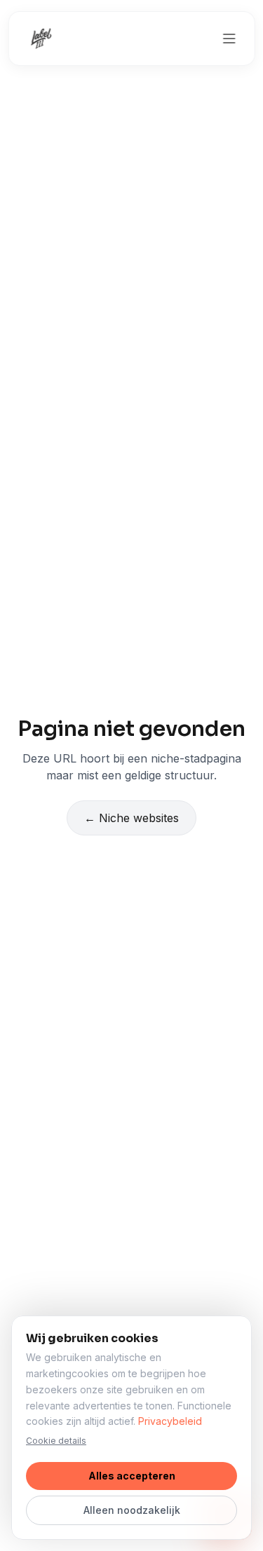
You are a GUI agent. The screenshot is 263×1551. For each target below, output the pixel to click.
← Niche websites (131, 818)
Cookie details (56, 1440)
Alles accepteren (131, 1476)
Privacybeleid (170, 1421)
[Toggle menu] (229, 38)
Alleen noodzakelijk (131, 1510)
